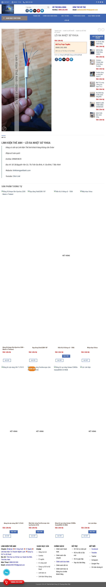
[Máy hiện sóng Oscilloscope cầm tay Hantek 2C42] (40, 443)
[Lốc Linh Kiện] (92, 443)
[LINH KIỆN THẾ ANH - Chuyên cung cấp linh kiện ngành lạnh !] (12, 9)
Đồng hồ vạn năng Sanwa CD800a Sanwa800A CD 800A (65, 524)
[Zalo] (6, 572)
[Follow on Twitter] (100, 2)
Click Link (16, 176)
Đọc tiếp (66, 356)
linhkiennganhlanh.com (21, 170)
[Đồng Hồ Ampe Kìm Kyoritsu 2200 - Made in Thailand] (14, 267)
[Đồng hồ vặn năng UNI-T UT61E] (14, 443)
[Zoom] (4, 129)
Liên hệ (66, 20)
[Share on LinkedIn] (42, 10)
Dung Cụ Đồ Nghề (68, 31)
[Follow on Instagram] (98, 2)
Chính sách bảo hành (62, 562)
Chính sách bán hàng (50, 16)
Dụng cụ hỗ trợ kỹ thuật (76, 55)
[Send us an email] (102, 2)
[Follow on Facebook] (96, 2)
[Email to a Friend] (34, 10)
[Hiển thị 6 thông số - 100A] (66, 267)
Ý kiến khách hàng (79, 16)
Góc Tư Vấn (65, 16)
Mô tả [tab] (3, 137)
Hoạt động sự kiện (94, 16)
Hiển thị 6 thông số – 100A (66, 348)
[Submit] (48, 7)
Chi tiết (7, 360)
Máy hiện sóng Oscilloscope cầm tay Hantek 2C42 (39, 524)
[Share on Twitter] (31, 10)
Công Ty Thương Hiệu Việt (62, 584)
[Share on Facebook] (27, 10)
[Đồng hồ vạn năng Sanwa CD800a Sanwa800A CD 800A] (66, 443)
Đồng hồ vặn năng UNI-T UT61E (13, 523)
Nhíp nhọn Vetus (92, 348)
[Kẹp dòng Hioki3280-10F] (40, 267)
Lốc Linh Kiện (92, 523)
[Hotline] (6, 582)
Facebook (95, 549)
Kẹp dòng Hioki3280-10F (39, 348)
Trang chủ (36, 16)
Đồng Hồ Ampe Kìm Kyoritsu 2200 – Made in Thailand (13, 348)
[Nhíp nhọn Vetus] (92, 267)
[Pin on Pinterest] (38, 10)
